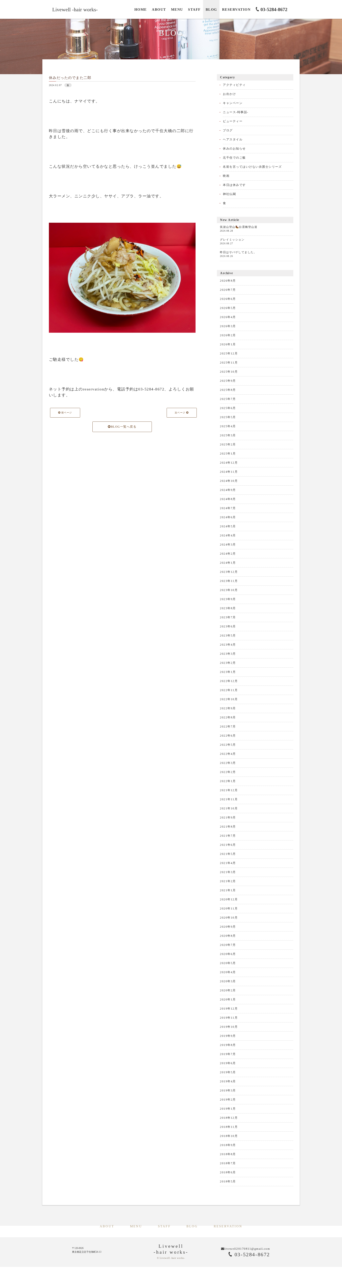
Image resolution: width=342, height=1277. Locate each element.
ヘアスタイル (232, 139)
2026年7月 (228, 289)
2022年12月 (229, 681)
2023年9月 (228, 599)
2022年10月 (229, 699)
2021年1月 (228, 890)
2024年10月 (229, 480)
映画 (226, 175)
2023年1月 (228, 672)
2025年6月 (228, 408)
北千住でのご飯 (234, 157)
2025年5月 (228, 417)
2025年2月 (228, 444)
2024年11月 (229, 471)
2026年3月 (228, 326)
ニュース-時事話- (235, 112)
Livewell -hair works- (75, 9)
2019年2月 (228, 1099)
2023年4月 (228, 644)
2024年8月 (228, 499)
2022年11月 (229, 690)
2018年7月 (228, 1163)
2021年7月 (228, 835)
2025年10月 (229, 371)
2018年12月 (229, 1117)
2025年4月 (228, 426)
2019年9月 (228, 1035)
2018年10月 (229, 1136)
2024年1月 (228, 562)
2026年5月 (228, 308)
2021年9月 (228, 817)
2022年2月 (228, 772)
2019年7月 (228, 1054)
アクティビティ (234, 84)
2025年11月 (229, 362)
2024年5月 (228, 526)
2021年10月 (229, 808)
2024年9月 (228, 490)
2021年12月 (229, 790)
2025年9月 (228, 380)
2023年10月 (229, 590)
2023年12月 (229, 571)
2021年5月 (228, 853)
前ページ (66, 412)
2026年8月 (228, 280)
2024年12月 (229, 462)
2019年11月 (229, 1017)
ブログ (228, 130)
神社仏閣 (229, 194)
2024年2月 (228, 553)
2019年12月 (229, 1008)
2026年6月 (228, 298)
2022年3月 (228, 762)
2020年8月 (228, 935)
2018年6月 (228, 1172)
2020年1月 (228, 999)
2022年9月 (228, 708)
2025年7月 (228, 399)
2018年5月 (228, 1181)
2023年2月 (228, 662)
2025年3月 (228, 435)
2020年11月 (229, 908)
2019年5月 (228, 1072)
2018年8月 (228, 1154)
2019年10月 (229, 1026)
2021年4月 (228, 863)
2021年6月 (228, 844)
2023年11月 (229, 581)
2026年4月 (228, 317)
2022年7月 (228, 726)
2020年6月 (228, 954)
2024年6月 (228, 517)
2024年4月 (228, 535)
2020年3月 (228, 981)
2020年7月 (228, 944)
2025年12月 (229, 353)
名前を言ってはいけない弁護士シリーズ (252, 166)
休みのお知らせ (234, 148)
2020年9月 (228, 926)
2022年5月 (228, 744)
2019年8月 (228, 1045)
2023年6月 (228, 626)
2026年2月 (228, 335)
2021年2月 (228, 881)
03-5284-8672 (251, 1254)
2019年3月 (228, 1090)
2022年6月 (228, 735)
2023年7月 (228, 617)
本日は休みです (234, 185)
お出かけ (229, 94)
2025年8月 (228, 389)
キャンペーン (232, 103)
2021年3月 (228, 872)
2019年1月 (228, 1108)
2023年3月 (228, 653)
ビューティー (232, 121)
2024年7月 (228, 508)
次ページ (180, 412)
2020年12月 (229, 899)
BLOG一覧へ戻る (124, 426)
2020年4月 (228, 972)
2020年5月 (228, 963)
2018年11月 (229, 1126)
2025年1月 (228, 453)
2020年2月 (228, 990)
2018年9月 (228, 1145)
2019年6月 (228, 1063)
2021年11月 (229, 799)
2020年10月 (229, 917)
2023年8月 (228, 608)
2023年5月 (228, 635)
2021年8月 (228, 826)
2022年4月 (228, 753)
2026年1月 (228, 344)
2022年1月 (228, 781)
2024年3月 (228, 544)
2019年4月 (228, 1081)
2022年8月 (228, 717)
